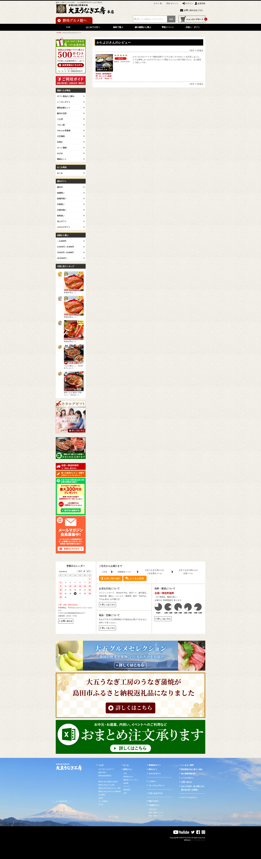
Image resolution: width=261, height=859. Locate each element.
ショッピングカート (191, 19)
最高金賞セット (63, 107)
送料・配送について (156, 812)
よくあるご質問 (187, 765)
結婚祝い (61, 193)
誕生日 (60, 187)
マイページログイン (189, 797)
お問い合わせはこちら (193, 10)
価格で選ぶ (118, 27)
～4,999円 (61, 241)
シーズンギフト (63, 102)
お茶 (125, 793)
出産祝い (61, 204)
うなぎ (101, 765)
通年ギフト (153, 769)
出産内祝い (62, 210)
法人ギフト (62, 221)
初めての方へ (154, 801)
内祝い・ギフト (193, 27)
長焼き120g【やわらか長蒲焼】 (110, 791)
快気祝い (61, 215)
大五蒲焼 (61, 136)
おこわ (60, 173)
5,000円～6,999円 (65, 247)
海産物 (125, 783)
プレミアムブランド (156, 785)
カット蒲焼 (62, 147)
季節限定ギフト (155, 765)
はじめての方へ (93, 27)
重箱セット (62, 159)
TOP (68, 27)
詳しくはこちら (108, 605)
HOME (58, 33)
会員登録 (201, 3)
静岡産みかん (128, 777)
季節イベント (168, 27)
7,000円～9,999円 (65, 252)
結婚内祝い (62, 198)
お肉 (125, 773)
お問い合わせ (66, 621)
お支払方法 (153, 809)
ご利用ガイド (154, 805)
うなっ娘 (61, 125)
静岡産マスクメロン (130, 780)
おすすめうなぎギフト (106, 769)
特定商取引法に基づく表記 (191, 769)
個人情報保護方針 (188, 773)
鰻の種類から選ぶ (143, 27)
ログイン (189, 3)
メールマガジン (187, 778)
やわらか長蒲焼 (63, 130)
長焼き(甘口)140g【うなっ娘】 (109, 788)
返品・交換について (156, 816)
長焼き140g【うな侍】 (106, 785)
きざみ (60, 153)
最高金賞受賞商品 (104, 776)
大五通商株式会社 (198, 840)
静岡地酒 (126, 790)
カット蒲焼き (103, 801)
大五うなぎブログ (156, 793)
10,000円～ (62, 258)
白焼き (60, 142)
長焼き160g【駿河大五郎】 (108, 782)
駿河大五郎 (62, 113)
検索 (171, 19)
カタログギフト (63, 227)
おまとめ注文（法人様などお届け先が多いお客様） (192, 788)
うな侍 (60, 119)
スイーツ (126, 786)
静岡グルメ (127, 769)
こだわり (152, 781)
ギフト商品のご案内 (65, 96)
